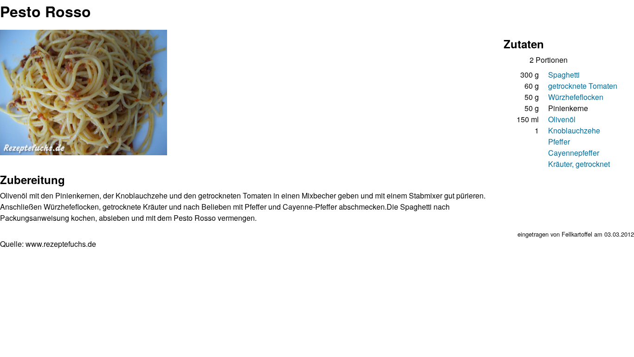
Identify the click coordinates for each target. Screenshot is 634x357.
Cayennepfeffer (573, 152)
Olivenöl (562, 119)
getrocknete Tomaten (582, 85)
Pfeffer (559, 141)
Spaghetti (564, 74)
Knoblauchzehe (574, 130)
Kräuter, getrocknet (579, 164)
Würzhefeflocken (575, 97)
